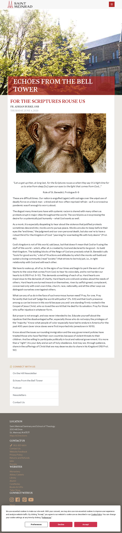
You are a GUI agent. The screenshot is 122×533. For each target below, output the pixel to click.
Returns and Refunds (20, 458)
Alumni (13, 480)
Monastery (15, 471)
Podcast (17, 387)
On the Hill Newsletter (25, 373)
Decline (61, 525)
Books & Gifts (16, 487)
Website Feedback (18, 451)
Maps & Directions (18, 435)
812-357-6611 (19, 445)
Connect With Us (24, 366)
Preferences (36, 525)
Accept (86, 525)
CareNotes (15, 484)
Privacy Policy (16, 454)
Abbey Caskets (17, 474)
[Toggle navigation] (112, 4)
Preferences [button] (46, 518)
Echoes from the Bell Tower (28, 380)
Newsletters (19, 395)
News (12, 504)
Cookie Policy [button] (96, 514)
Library (13, 477)
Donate (13, 464)
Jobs (12, 461)
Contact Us (19, 402)
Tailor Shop (15, 490)
